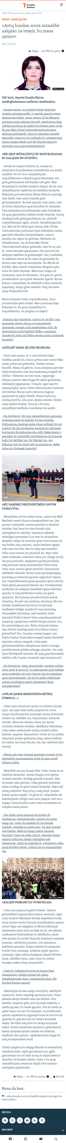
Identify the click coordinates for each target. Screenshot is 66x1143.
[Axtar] (56, 1139)
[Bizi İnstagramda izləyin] (25, 1139)
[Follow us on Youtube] (27, 1120)
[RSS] (35, 1120)
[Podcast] (42, 1120)
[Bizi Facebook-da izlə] (10, 1139)
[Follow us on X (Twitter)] (20, 1120)
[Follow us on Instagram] (12, 1120)
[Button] (33, 51)
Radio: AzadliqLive (14, 19)
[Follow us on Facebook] (5, 1120)
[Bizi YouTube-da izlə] (41, 1139)
